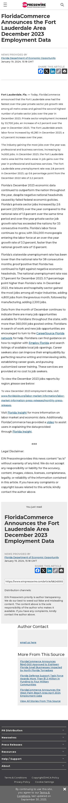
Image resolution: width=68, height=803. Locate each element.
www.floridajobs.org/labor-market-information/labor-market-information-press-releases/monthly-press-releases (33, 400)
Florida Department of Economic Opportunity (28, 58)
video (50, 422)
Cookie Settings (44, 782)
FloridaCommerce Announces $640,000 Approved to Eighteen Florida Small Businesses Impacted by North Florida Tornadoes (41, 666)
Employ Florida (39, 343)
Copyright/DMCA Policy (45, 777)
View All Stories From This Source (40, 701)
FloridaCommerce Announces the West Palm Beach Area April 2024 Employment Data (40, 692)
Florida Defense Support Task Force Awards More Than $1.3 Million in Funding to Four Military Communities (41, 680)
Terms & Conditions (16, 777)
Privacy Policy (22, 782)
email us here (28, 642)
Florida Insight (17, 412)
